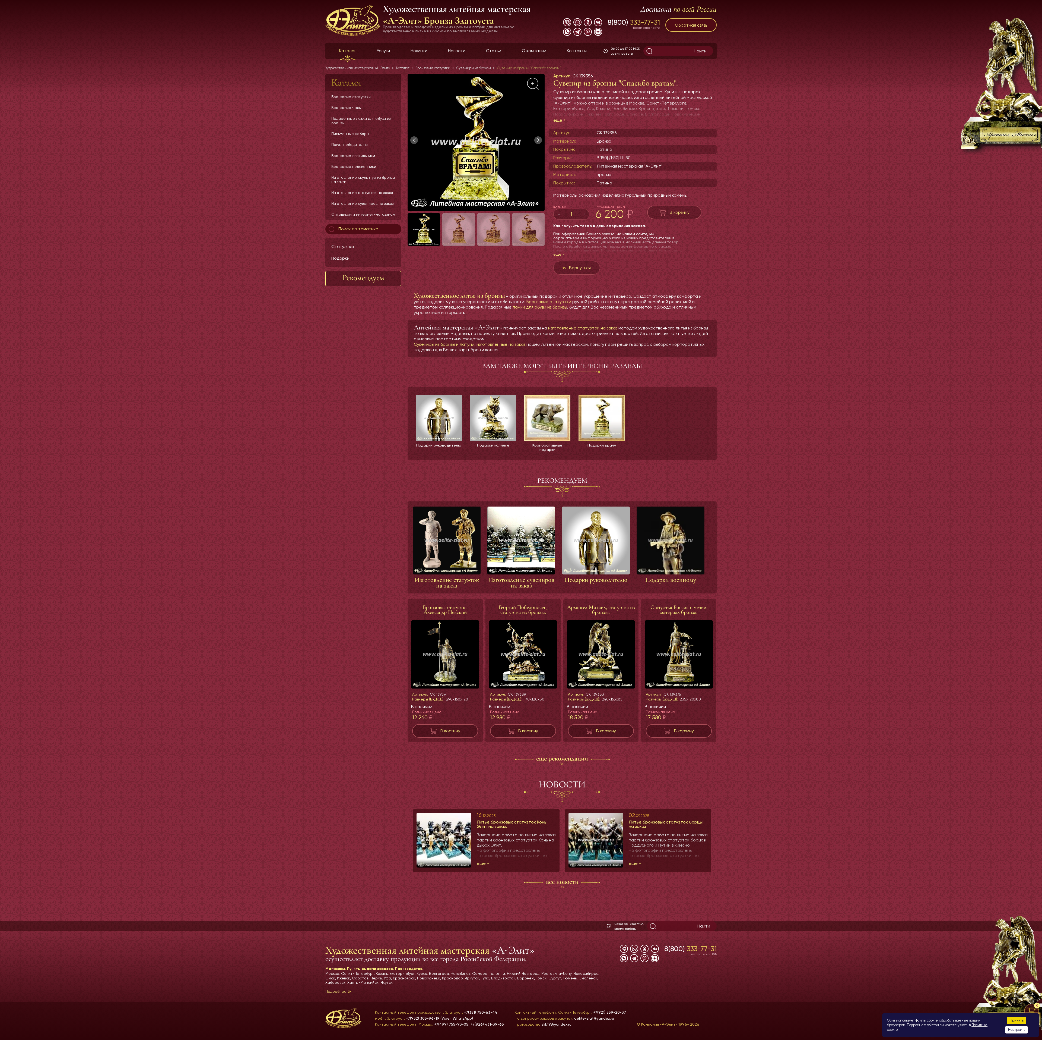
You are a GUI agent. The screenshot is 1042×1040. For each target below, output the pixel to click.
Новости (456, 50)
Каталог (347, 50)
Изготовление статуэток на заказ (362, 192)
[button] (538, 140)
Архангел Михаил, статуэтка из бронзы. (601, 609)
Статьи (493, 50)
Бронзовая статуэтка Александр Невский (445, 609)
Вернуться (580, 267)
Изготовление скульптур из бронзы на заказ (363, 179)
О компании (534, 50)
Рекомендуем (363, 278)
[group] (476, 142)
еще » (559, 120)
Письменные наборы (350, 133)
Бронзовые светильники (353, 155)
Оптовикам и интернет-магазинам (363, 214)
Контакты (577, 50)
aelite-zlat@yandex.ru (594, 1018)
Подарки (340, 257)
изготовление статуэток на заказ (582, 328)
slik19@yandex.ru (556, 1024)
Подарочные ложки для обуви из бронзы (360, 120)
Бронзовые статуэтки (351, 97)
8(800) (634, 22)
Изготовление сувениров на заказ (362, 203)
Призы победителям (349, 144)
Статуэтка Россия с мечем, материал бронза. (678, 609)
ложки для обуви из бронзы (540, 307)
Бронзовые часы (346, 107)
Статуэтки (342, 246)
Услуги (383, 50)
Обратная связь (691, 25)
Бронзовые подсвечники (353, 166)
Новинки (419, 50)
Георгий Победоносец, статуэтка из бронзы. (523, 609)
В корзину (680, 212)
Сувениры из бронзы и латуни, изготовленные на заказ (469, 344)
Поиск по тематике (357, 228)
